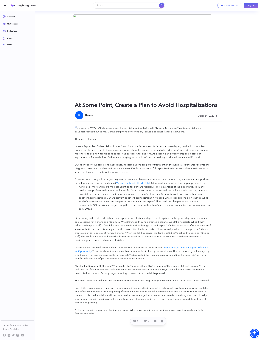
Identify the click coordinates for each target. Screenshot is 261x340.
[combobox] (129, 5)
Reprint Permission (11, 329)
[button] (254, 333)
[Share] (162, 321)
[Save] (155, 321)
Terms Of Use (9, 325)
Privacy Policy (22, 325)
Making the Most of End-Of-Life (133, 183)
